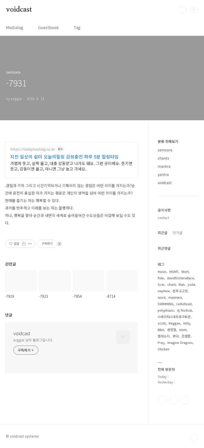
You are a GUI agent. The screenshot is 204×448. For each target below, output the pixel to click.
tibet (185, 271)
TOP (194, 438)
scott (162, 323)
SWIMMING (165, 303)
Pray (161, 342)
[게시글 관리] (30, 243)
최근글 (162, 232)
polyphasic (166, 310)
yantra (163, 174)
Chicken (163, 349)
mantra (164, 166)
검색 (182, 10)
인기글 (177, 232)
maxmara (175, 297)
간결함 (186, 336)
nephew (164, 290)
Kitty (186, 323)
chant (171, 284)
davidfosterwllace (180, 278)
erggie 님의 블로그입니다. (33, 339)
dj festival (184, 310)
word (161, 297)
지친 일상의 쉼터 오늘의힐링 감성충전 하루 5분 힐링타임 (64, 157)
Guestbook (48, 27)
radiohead (184, 303)
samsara (165, 149)
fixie (161, 278)
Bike (161, 329)
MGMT (173, 271)
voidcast (19, 9)
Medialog (14, 27)
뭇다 (176, 336)
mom (183, 329)
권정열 (171, 329)
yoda (191, 284)
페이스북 (162, 400)
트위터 (185, 400)
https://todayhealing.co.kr (32, 149)
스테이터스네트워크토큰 (174, 316)
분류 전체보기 (168, 141)
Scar (161, 284)
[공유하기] (24, 243)
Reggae (174, 323)
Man (182, 284)
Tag (77, 27)
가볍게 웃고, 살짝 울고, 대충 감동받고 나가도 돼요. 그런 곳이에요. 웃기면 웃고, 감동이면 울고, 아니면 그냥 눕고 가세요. (71, 165)
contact (163, 217)
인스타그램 (173, 400)
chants (163, 158)
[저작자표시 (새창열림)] (59, 244)
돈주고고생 (180, 290)
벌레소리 (164, 336)
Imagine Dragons (180, 342)
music (162, 271)
